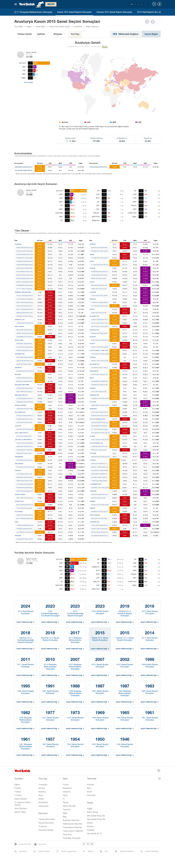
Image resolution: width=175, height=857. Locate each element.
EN (135, 4)
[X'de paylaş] (148, 21)
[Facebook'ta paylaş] (153, 21)
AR (139, 4)
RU (146, 4)
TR (131, 4)
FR (142, 4)
